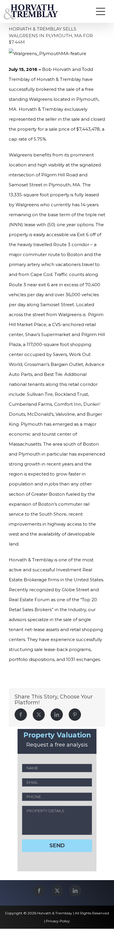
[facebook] (39, 891)
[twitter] (57, 891)
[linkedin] (75, 891)
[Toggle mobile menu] (100, 11)
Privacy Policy (58, 921)
